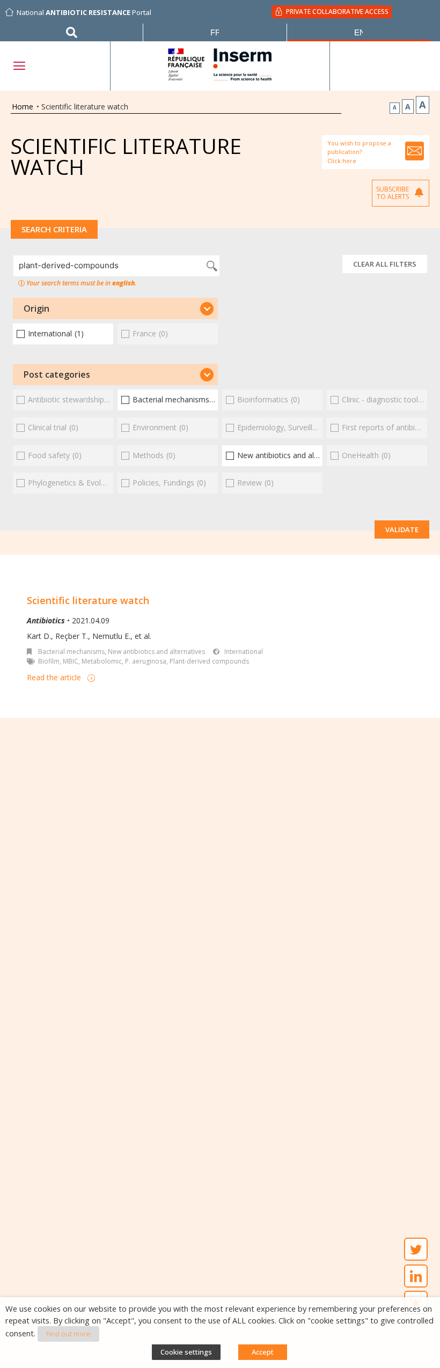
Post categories (57, 374)
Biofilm (49, 661)
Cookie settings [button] (186, 1352)
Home (22, 106)
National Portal (84, 12)
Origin (36, 308)
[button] (115, 308)
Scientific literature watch (88, 600)
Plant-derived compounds (209, 661)
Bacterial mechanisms (71, 651)
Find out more (68, 1333)
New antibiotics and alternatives (156, 651)
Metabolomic (102, 661)
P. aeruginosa (145, 661)
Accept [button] (263, 1352)
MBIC (70, 661)
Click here (341, 161)
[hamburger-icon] (18, 66)
